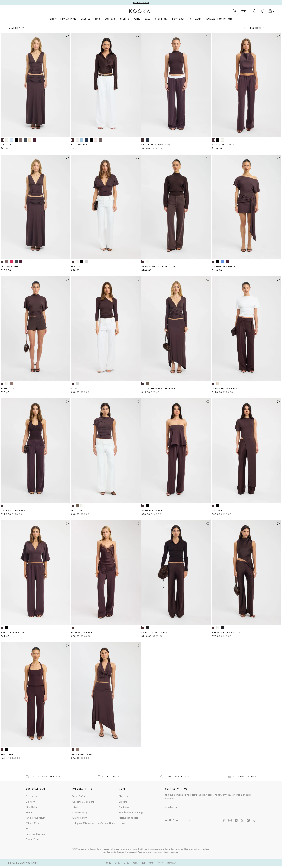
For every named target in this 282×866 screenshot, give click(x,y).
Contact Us (31, 796)
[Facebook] (223, 820)
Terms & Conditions (82, 796)
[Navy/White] (147, 140)
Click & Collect (33, 823)
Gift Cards (195, 18)
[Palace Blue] (222, 261)
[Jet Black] (147, 627)
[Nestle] (11, 383)
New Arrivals (68, 18)
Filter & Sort (252, 28)
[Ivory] (77, 140)
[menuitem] (68, 18)
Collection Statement (83, 801)
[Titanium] (25, 140)
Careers (123, 801)
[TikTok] (254, 820)
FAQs (29, 828)
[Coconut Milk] (6, 140)
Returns (30, 812)
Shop (53, 18)
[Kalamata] (147, 383)
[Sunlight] (29, 140)
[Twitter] (242, 820)
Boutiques (178, 18)
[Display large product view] (268, 28)
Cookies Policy (79, 812)
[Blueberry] (86, 140)
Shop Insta (161, 18)
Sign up (254, 807)
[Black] (16, 140)
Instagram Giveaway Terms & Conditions (93, 823)
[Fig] (34, 140)
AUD (243, 10)
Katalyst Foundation (219, 18)
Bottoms (110, 18)
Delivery (30, 801)
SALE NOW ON (141, 2)
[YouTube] (236, 820)
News (122, 823)
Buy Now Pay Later (35, 834)
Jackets (124, 18)
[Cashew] (217, 383)
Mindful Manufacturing (131, 812)
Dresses (85, 18)
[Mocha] (100, 140)
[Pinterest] (248, 820)
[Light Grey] (86, 261)
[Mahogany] (72, 140)
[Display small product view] (272, 28)
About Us (123, 796)
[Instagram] (230, 820)
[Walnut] (20, 140)
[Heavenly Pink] (95, 140)
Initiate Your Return (35, 817)
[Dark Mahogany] (2, 140)
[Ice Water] (11, 140)
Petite (137, 18)
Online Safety (79, 817)
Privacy (76, 807)
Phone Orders (33, 839)
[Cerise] (11, 261)
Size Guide (32, 807)
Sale (147, 18)
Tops (97, 18)
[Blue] (81, 140)
